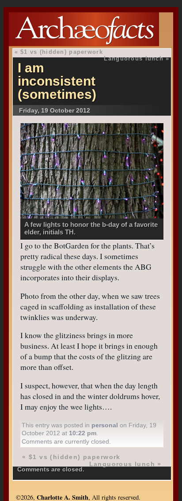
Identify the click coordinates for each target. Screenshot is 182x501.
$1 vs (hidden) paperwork (61, 52)
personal (104, 425)
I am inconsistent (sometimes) (57, 81)
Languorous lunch (133, 58)
